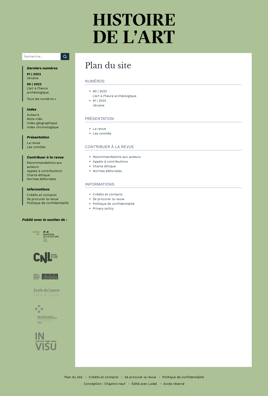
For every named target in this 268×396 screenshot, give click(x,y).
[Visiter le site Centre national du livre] (45, 257)
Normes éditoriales (41, 179)
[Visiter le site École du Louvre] (45, 292)
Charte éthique (38, 175)
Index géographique (42, 123)
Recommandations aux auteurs (117, 157)
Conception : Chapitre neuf (104, 384)
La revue (33, 143)
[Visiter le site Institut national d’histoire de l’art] (45, 276)
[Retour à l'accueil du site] (134, 28)
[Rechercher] (65, 56)
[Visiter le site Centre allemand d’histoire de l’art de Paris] (45, 314)
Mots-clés (34, 119)
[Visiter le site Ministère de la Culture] (45, 236)
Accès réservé (173, 384)
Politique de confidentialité (47, 203)
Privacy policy (103, 208)
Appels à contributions (44, 171)
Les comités (36, 147)
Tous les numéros (40, 99)
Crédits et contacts (42, 195)
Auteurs (33, 115)
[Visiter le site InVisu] (45, 341)
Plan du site (73, 377)
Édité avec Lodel (144, 384)
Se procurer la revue (42, 199)
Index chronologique (42, 127)
